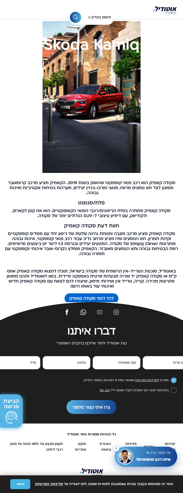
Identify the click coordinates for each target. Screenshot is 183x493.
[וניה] (165, 10)
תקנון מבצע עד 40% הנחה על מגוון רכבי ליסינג (36, 447)
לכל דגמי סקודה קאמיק (91, 298)
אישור (20, 484)
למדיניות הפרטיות (147, 380)
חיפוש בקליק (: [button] (99, 17)
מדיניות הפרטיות (49, 484)
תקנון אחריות (80, 447)
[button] (75, 17)
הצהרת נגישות (105, 447)
